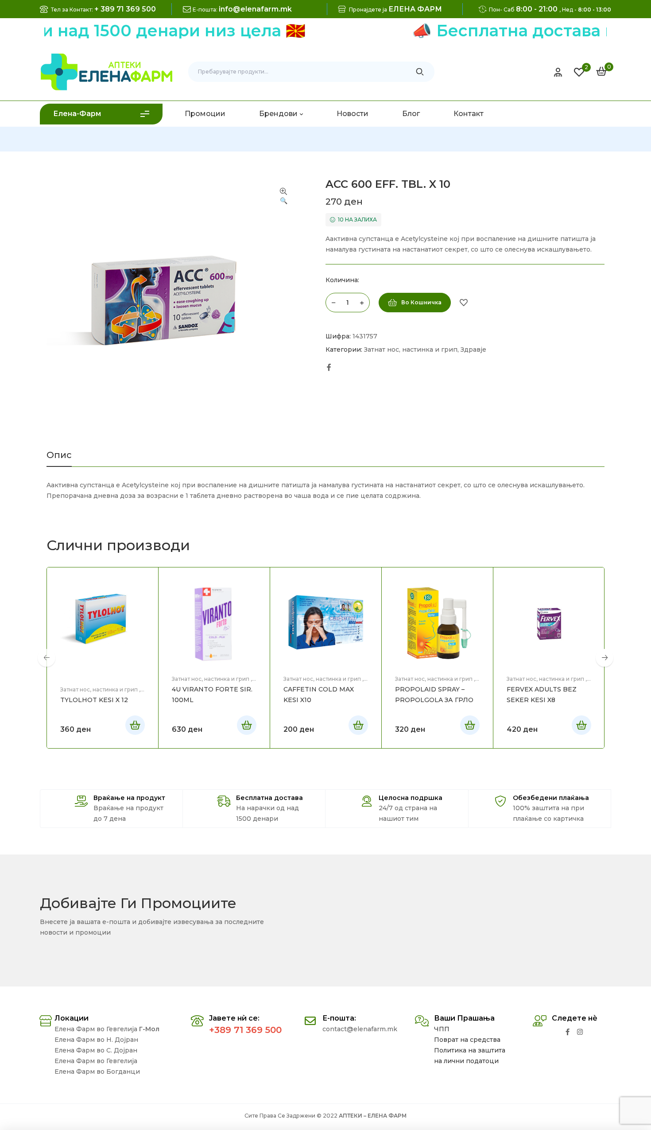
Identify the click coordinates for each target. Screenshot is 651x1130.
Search (420, 72)
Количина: (342, 280)
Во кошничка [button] (135, 725)
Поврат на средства (467, 1040)
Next (604, 658)
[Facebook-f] (567, 1032)
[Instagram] (580, 1032)
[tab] (59, 458)
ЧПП (442, 1029)
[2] (579, 72)
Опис (59, 455)
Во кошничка (421, 302)
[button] (283, 196)
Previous (46, 658)
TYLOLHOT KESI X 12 (94, 700)
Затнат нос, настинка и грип (410, 349)
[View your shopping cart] (601, 71)
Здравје (473, 349)
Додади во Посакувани (464, 302)
